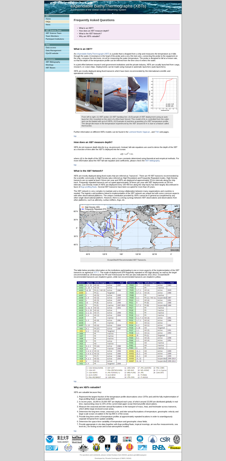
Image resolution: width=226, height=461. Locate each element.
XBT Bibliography (53, 62)
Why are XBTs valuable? (89, 36)
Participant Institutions (55, 39)
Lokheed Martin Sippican (139, 132)
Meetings (49, 65)
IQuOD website (52, 53)
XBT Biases (50, 68)
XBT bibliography (152, 161)
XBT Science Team (53, 33)
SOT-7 (96, 272)
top (75, 136)
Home (48, 19)
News (48, 25)
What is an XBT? (86, 28)
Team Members (52, 36)
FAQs (48, 22)
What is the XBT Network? (90, 33)
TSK (157, 132)
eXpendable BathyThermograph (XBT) (93, 54)
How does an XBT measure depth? (94, 31)
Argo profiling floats (89, 187)
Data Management (53, 50)
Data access (51, 48)
